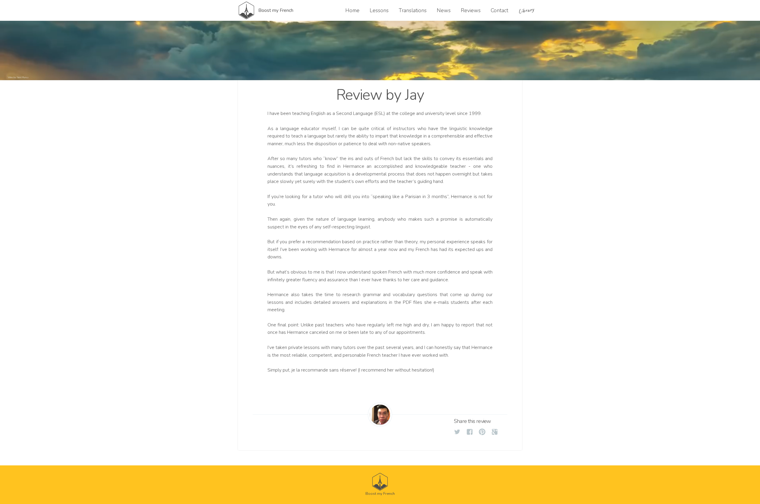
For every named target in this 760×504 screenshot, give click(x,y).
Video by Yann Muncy (18, 77)
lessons (379, 10)
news (444, 10)
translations (413, 10)
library (526, 10)
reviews (471, 10)
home (352, 10)
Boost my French (275, 10)
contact (499, 10)
